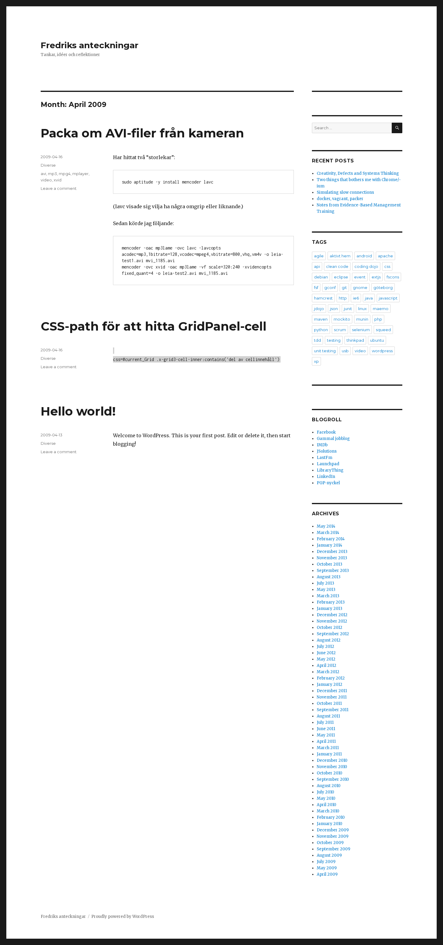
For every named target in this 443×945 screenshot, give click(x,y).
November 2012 (332, 621)
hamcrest (323, 298)
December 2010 (332, 760)
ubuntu (377, 340)
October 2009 (330, 842)
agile (319, 255)
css (387, 266)
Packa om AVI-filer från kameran (142, 133)
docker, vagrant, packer (340, 198)
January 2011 (329, 754)
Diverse (48, 165)
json (334, 308)
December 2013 (332, 551)
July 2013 (325, 583)
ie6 (356, 298)
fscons (393, 277)
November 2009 (332, 836)
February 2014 (331, 539)
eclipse (341, 277)
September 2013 (333, 570)
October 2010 (329, 773)
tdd (317, 340)
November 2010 (332, 766)
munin (362, 319)
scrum (340, 329)
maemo (380, 308)
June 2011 (326, 728)
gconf (330, 287)
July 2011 (325, 722)
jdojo (319, 308)
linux (362, 308)
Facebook (326, 432)
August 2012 (329, 640)
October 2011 (329, 703)
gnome (360, 287)
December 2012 (332, 614)
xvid (57, 179)
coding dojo (366, 266)
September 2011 (332, 709)
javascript (388, 298)
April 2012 (326, 665)
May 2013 (326, 589)
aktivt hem (340, 255)
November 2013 (332, 557)
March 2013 (328, 595)
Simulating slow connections (345, 192)
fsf (316, 287)
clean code (337, 266)
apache (385, 255)
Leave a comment (59, 188)
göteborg (383, 287)
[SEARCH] (397, 128)
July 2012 (325, 646)
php (378, 319)
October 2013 (329, 564)
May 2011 (326, 735)
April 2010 (326, 804)
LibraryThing (330, 470)
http (343, 298)
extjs (376, 277)
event (360, 277)
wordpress (382, 350)
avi (43, 173)
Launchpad (328, 463)
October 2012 (329, 627)
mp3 (52, 173)
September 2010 (333, 779)
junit (348, 308)
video (46, 179)
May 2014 (326, 526)
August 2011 (328, 716)
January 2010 (329, 823)
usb (345, 350)
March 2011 (328, 747)
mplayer (80, 173)
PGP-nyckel (328, 482)
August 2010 (329, 785)
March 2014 (328, 532)
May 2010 (326, 798)
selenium (361, 329)
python (321, 329)
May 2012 (326, 659)
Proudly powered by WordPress (122, 916)
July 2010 (325, 792)
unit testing (325, 350)
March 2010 (328, 811)
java (369, 298)
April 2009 (327, 874)
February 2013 (331, 602)
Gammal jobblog (333, 438)
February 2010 (331, 817)
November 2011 (332, 697)
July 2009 (326, 861)
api (317, 266)
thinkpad (355, 340)
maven (321, 319)
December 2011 (332, 690)
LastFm (324, 457)
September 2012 (333, 633)
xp (316, 361)
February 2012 (331, 678)
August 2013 (329, 576)
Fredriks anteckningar (89, 45)
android (364, 255)
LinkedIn (326, 476)
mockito (342, 319)
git (344, 287)
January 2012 (329, 684)
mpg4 (65, 173)
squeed (383, 329)
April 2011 (326, 741)
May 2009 (327, 868)
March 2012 (328, 671)
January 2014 (329, 545)
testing (334, 340)
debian (321, 277)
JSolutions (327, 451)
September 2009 (333, 849)
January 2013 (329, 608)
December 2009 (333, 830)
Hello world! (78, 411)
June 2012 (326, 652)
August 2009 (329, 855)
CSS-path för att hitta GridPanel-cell (153, 326)
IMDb (322, 444)
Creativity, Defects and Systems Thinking (358, 173)
